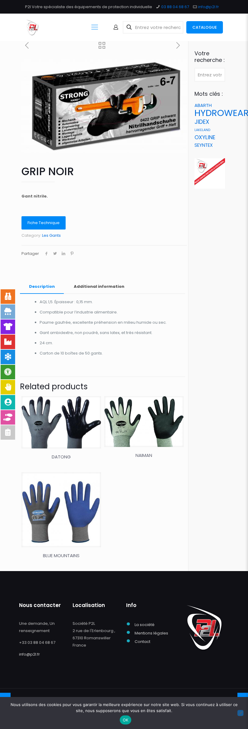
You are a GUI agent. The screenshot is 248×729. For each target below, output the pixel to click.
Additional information (99, 286)
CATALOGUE (204, 27)
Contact (142, 641)
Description (42, 286)
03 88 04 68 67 (175, 7)
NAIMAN (143, 455)
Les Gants (51, 235)
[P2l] (32, 27)
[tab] (42, 287)
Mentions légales (151, 633)
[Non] (240, 713)
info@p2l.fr (208, 7)
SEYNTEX (203, 145)
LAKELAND (202, 130)
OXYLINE (204, 137)
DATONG (61, 457)
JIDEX (201, 122)
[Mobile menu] (95, 27)
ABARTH (203, 105)
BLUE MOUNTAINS (61, 555)
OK (126, 720)
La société (145, 625)
